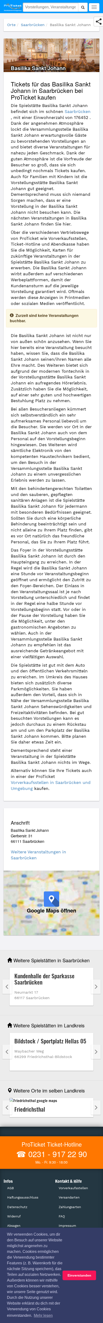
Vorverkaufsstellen (73, 1188)
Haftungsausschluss (22, 1197)
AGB (10, 1188)
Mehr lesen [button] (43, 1315)
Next (96, 987)
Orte (11, 25)
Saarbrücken (33, 25)
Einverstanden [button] (79, 1275)
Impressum (67, 1225)
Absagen (13, 1225)
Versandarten (69, 1197)
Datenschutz (17, 1207)
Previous (7, 987)
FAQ (62, 1216)
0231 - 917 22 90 (56, 1153)
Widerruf (14, 1216)
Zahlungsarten (70, 1207)
